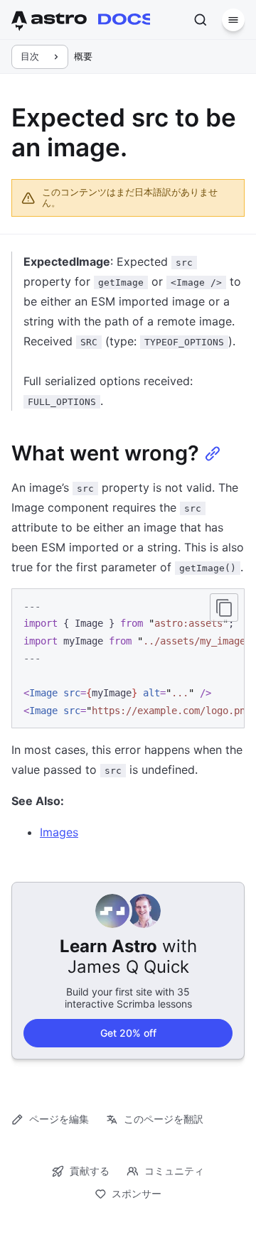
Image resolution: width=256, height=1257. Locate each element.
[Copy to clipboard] (224, 607)
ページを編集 (59, 1119)
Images (59, 832)
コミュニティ (174, 1171)
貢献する (90, 1171)
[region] (128, 658)
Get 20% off (128, 1033)
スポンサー (136, 1193)
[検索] (200, 20)
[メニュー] (233, 20)
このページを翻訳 (163, 1119)
